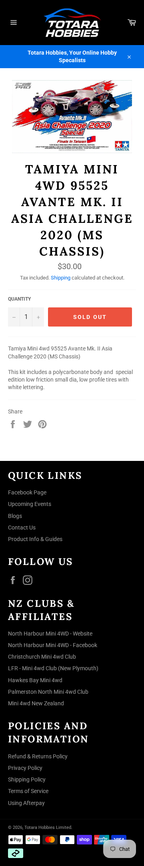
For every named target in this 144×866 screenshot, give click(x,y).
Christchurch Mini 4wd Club (42, 656)
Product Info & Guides (35, 539)
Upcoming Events (29, 504)
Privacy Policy (25, 768)
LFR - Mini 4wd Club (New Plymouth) (53, 668)
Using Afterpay (26, 803)
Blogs (15, 516)
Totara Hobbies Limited (47, 827)
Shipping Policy (27, 779)
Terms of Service (28, 791)
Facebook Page (27, 492)
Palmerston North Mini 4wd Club (48, 692)
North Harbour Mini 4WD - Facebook (52, 645)
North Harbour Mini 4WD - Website (50, 633)
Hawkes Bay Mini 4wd (35, 680)
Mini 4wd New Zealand (36, 703)
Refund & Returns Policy (38, 756)
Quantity (19, 299)
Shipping (60, 278)
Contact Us (22, 527)
